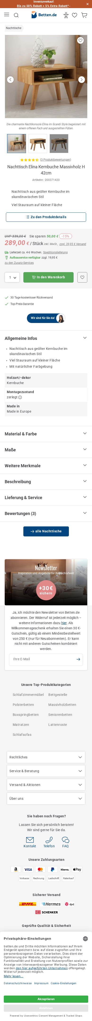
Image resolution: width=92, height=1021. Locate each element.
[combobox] (12, 277)
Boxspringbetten (26, 715)
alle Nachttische (48, 531)
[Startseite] (44, 15)
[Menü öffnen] (7, 15)
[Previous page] (10, 79)
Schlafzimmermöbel (28, 695)
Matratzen (21, 725)
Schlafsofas (22, 735)
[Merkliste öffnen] (75, 15)
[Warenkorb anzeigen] (85, 15)
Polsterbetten (23, 705)
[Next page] (81, 79)
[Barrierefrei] (66, 15)
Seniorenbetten (60, 715)
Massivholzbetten (62, 705)
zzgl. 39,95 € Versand (72, 244)
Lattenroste (57, 725)
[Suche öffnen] (16, 15)
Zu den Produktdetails (49, 217)
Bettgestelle (57, 695)
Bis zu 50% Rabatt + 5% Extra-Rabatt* (43, 6)
